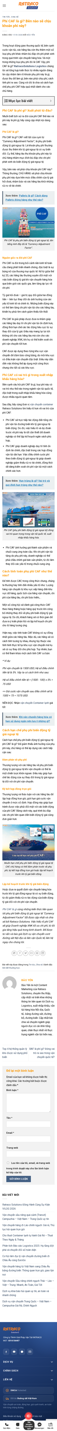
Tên (9, 1118)
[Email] (30, 1352)
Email (10, 1133)
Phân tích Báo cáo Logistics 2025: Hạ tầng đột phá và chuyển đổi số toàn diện (28, 1247)
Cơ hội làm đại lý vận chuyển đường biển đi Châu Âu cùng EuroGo (26, 1258)
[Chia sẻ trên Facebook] (19, 953)
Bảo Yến (31, 35)
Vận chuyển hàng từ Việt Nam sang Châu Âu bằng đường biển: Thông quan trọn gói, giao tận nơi (28, 1270)
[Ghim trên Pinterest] (37, 953)
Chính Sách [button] (10, 1370)
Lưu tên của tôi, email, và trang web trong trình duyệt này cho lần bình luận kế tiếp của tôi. (28, 1168)
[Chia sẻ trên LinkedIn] (42, 953)
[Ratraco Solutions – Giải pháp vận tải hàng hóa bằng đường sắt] (28, 5)
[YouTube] (14, 1352)
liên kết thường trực (11, 968)
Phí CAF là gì (9, 909)
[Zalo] (22, 1352)
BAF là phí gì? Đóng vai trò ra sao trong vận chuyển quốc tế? (42, 1053)
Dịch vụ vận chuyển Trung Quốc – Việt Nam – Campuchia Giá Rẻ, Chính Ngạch (26, 1303)
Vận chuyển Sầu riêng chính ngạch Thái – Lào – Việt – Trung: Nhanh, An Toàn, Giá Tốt (28, 1283)
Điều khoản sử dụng (12, 1416)
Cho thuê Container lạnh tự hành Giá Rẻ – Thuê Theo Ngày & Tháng (27, 1237)
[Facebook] (6, 1352)
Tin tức (6, 17)
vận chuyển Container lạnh (34, 702)
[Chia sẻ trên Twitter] (25, 953)
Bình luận (12, 1090)
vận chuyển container (41, 404)
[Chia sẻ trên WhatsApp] (14, 953)
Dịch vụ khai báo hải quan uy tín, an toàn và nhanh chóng (25, 1293)
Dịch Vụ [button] (8, 1361)
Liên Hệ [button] (7, 1379)
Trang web (12, 1148)
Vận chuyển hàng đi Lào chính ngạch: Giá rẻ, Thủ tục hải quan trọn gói (28, 1227)
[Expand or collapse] (51, 100)
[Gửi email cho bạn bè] (31, 953)
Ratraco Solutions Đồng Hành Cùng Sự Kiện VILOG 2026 (26, 1206)
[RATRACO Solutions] (28, 1331)
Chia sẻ (15, 17)
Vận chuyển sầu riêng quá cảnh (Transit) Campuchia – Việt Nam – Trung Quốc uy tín (25, 1217)
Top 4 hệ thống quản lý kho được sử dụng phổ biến (14, 1053)
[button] (4, 5)
